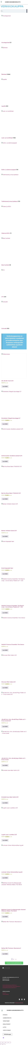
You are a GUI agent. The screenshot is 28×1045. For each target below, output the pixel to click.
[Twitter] (24, 999)
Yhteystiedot (7, 1030)
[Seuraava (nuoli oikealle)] (4, 1044)
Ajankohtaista (7, 1017)
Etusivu (5, 1014)
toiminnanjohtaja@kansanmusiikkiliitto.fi (11, 986)
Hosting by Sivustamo (10, 1002)
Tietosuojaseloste (19, 1002)
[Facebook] (19, 999)
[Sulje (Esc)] (9, 1042)
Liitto (4, 1027)
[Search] (26, 11)
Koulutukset (6, 1024)
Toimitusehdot (6, 994)
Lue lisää (5, 386)
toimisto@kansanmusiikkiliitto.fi (10, 985)
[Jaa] (7, 1042)
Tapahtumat (6, 1021)
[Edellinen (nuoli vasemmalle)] (1, 1044)
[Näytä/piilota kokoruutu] (4, 1042)
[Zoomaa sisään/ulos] (1, 1042)
